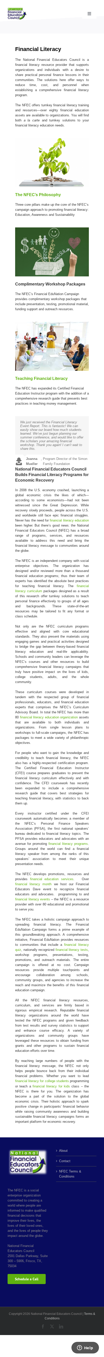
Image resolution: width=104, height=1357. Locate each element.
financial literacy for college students (42, 1081)
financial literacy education (69, 520)
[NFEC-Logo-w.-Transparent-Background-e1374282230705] (17, 9)
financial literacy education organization (49, 717)
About (63, 1151)
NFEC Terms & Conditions (70, 1173)
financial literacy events (32, 899)
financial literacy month (33, 884)
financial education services (51, 879)
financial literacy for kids (51, 1086)
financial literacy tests (72, 950)
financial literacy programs (68, 844)
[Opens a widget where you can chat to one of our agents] (85, 1348)
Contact (64, 1161)
